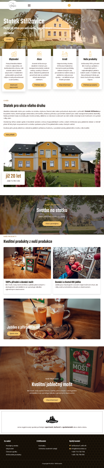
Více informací (65, 85)
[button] (29, 5)
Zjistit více (14, 333)
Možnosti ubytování (14, 86)
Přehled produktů (90, 85)
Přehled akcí (39, 85)
